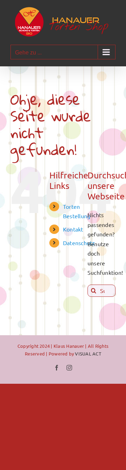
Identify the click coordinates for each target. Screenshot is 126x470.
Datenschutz (79, 242)
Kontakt (73, 229)
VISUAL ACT (88, 354)
